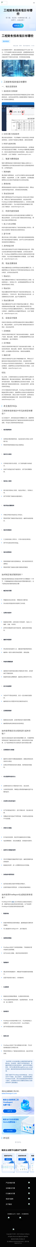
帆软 (13, 902)
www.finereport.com (9, 1093)
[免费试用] (18, 116)
